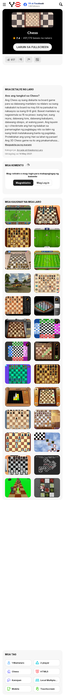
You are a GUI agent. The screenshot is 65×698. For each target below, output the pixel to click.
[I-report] (28, 60)
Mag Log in (43, 182)
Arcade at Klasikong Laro (30, 150)
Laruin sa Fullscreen (32, 47)
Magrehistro (23, 182)
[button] (18, 145)
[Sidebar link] (4, 4)
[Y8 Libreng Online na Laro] (14, 4)
